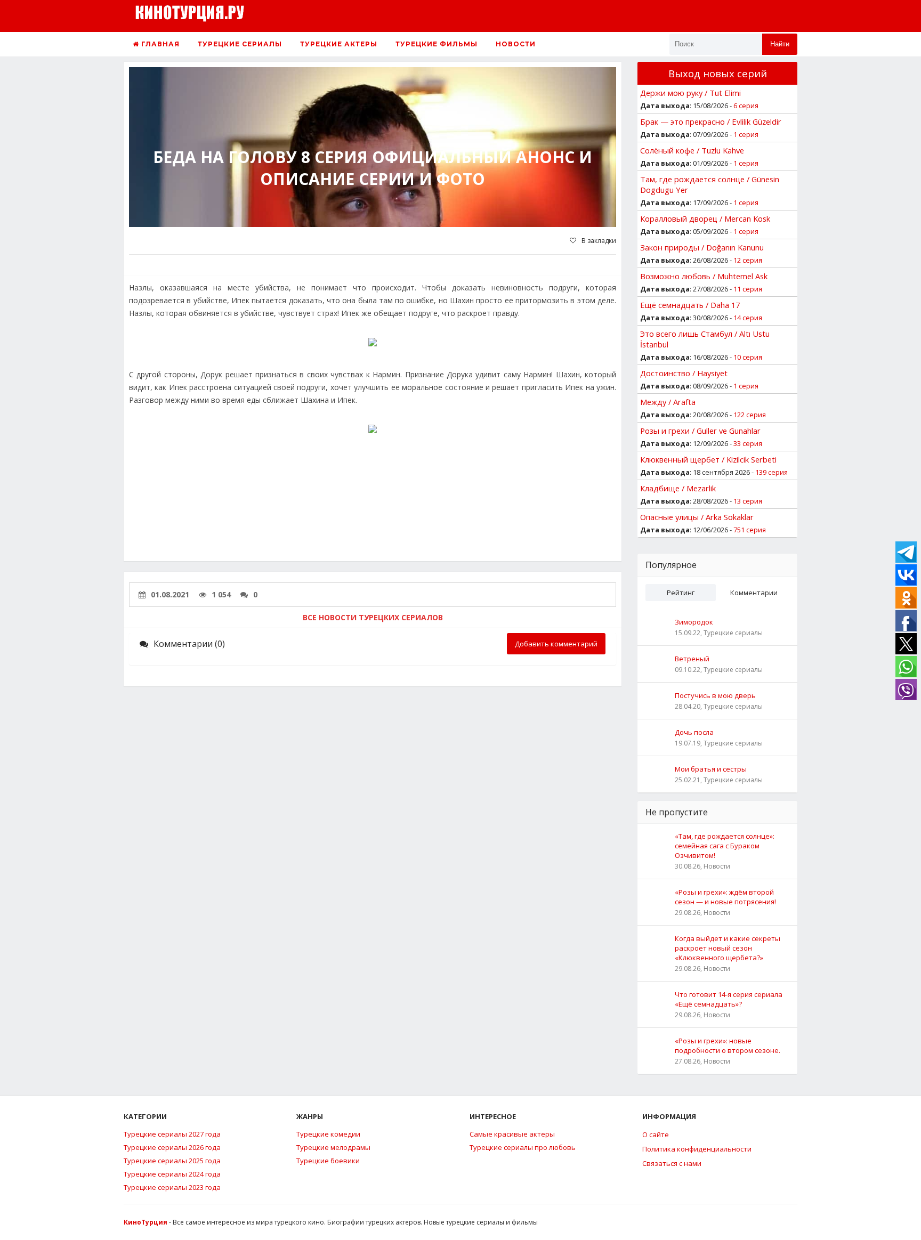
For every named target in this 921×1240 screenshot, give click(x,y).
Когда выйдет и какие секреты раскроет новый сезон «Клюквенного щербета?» (727, 948)
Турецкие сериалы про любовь (523, 1147)
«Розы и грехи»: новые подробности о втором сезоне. (727, 1045)
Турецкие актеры (338, 44)
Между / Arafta (668, 401)
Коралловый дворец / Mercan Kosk (705, 218)
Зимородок (694, 622)
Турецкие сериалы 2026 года (172, 1147)
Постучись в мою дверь (715, 695)
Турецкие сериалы (240, 44)
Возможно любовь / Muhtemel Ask (704, 276)
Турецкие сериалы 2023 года (172, 1187)
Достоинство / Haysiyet (684, 373)
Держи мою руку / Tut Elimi (690, 92)
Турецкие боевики (328, 1160)
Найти (779, 44)
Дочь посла (694, 732)
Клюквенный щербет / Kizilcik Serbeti (708, 459)
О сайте (655, 1134)
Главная (159, 44)
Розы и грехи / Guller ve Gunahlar (700, 430)
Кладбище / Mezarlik (678, 488)
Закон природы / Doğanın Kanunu (702, 247)
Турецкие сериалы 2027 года (172, 1134)
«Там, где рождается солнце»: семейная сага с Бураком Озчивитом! (724, 845)
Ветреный (692, 658)
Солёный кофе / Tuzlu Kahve (692, 150)
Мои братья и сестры (711, 769)
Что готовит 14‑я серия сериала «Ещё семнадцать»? (728, 999)
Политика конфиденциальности (697, 1149)
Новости (516, 44)
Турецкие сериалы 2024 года (172, 1174)
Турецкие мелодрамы (333, 1147)
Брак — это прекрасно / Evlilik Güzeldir (710, 121)
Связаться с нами (671, 1163)
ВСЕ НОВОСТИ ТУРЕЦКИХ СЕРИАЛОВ (373, 617)
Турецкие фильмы (436, 44)
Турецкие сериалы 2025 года (172, 1160)
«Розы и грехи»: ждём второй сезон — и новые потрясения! (725, 896)
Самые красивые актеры (512, 1134)
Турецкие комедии (328, 1134)
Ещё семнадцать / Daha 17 (690, 304)
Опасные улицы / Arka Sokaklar (697, 517)
